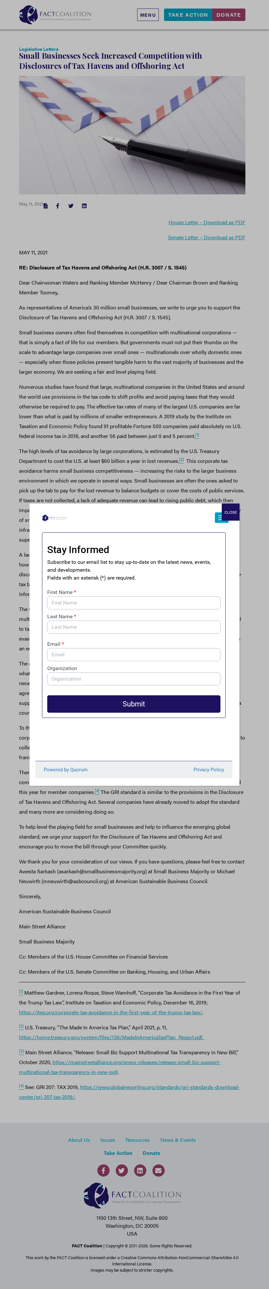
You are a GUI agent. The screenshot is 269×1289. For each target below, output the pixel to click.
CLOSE (230, 512)
